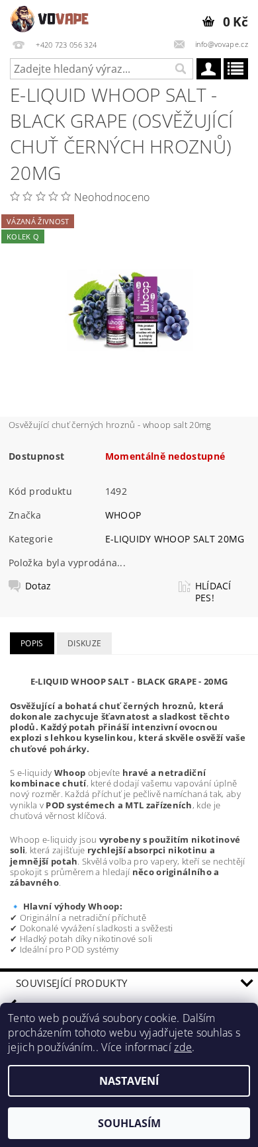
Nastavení (129, 1081)
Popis (32, 643)
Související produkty (71, 983)
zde (183, 1047)
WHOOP (123, 515)
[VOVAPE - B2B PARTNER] (50, 17)
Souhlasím (129, 1123)
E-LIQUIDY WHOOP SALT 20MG (175, 538)
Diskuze (84, 643)
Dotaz (38, 586)
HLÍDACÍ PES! (213, 592)
